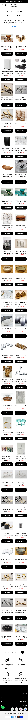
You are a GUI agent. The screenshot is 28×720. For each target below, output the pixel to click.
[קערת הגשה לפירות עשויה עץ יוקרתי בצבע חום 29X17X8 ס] (7, 166)
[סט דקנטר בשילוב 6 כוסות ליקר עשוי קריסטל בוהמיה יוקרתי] (21, 372)
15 (8, 652)
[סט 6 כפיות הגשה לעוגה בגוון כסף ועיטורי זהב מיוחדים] (21, 500)
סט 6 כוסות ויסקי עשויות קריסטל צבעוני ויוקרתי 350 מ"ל (7, 458)
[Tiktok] (16, 709)
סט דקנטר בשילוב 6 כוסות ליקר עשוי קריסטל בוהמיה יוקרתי (20, 381)
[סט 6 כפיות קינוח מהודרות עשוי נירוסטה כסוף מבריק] (21, 89)
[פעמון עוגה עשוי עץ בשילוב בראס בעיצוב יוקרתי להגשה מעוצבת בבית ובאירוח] (7, 397)
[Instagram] (21, 709)
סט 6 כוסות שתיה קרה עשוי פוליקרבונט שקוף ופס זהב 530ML (20, 406)
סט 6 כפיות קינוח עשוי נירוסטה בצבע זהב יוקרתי (7, 585)
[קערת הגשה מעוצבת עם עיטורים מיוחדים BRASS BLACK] (7, 628)
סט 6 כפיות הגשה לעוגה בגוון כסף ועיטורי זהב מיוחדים (20, 509)
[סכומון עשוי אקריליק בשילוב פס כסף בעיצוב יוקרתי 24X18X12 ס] (21, 449)
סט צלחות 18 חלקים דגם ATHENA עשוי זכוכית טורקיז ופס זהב (21, 201)
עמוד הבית (19, 11)
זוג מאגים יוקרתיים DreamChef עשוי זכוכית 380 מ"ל (21, 637)
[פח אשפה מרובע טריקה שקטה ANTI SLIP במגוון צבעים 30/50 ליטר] (7, 141)
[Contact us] (3, 707)
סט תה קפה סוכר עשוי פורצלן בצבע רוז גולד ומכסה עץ (20, 47)
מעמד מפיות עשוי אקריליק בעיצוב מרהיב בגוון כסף (20, 483)
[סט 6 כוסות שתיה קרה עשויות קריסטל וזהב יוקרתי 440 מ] (7, 218)
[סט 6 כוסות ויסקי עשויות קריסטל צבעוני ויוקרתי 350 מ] (7, 449)
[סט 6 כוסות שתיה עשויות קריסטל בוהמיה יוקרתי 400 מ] (7, 551)
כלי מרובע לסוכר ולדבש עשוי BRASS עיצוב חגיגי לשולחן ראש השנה (7, 253)
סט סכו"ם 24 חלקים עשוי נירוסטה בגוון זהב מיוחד (7, 124)
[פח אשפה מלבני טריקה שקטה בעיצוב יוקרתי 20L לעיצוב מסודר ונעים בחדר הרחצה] (7, 64)
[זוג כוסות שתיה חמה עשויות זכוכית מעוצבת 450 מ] (21, 243)
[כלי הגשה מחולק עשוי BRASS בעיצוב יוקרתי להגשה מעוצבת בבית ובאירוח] (21, 346)
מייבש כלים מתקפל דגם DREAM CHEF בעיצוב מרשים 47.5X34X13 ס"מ (21, 73)
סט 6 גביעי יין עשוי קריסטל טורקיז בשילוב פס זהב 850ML (20, 432)
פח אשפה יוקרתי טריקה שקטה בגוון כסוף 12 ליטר (21, 534)
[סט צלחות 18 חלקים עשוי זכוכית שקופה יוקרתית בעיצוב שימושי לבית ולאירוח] (21, 166)
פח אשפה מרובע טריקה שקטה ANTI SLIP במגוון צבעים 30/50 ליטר (7, 150)
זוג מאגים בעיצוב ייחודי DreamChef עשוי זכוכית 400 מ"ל (21, 150)
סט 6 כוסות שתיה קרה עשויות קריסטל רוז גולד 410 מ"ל (20, 124)
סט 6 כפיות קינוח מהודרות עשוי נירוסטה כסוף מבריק (20, 99)
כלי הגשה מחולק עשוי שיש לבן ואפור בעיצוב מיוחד (7, 330)
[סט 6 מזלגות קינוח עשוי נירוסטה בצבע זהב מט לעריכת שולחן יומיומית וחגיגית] (21, 602)
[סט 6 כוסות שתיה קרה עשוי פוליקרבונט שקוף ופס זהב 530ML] (21, 397)
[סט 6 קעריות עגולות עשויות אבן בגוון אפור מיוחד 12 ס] (7, 269)
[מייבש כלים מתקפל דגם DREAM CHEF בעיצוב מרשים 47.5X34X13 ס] (21, 64)
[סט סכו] (7, 89)
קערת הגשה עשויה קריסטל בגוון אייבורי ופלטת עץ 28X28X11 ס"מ (21, 227)
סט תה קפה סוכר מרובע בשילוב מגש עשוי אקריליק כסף (7, 483)
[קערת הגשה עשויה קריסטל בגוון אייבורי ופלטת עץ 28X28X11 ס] (21, 218)
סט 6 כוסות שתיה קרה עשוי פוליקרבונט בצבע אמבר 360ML (7, 381)
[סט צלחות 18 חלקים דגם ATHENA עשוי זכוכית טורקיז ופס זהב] (21, 192)
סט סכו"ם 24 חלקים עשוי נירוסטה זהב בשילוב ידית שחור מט (7, 99)
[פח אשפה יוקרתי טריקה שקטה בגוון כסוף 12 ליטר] (21, 525)
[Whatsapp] (12, 709)
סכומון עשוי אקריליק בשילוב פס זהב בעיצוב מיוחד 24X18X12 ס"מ (7, 432)
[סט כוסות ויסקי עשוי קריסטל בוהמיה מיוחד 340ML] (7, 346)
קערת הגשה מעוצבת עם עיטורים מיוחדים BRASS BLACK (7, 637)
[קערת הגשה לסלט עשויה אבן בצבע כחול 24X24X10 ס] (21, 551)
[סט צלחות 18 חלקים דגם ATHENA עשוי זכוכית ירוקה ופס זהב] (7, 192)
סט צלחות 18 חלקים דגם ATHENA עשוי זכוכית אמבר (7, 47)
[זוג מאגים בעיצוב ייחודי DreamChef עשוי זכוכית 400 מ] (21, 141)
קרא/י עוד (14, 26)
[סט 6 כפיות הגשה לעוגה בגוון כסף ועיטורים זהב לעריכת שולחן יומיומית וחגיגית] (7, 500)
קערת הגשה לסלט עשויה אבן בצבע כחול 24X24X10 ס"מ (21, 560)
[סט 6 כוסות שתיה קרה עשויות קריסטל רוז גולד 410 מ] (21, 115)
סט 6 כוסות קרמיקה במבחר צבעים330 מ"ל (7, 534)
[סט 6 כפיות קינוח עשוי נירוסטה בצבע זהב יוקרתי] (7, 577)
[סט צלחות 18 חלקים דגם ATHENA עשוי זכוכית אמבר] (7, 38)
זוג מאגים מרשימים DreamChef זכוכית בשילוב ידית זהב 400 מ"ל (7, 304)
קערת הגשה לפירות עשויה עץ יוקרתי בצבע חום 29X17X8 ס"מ (7, 176)
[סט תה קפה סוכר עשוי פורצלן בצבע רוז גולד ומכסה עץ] (21, 38)
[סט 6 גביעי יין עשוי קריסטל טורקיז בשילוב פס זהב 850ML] (21, 423)
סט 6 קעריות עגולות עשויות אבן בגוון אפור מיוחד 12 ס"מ (7, 278)
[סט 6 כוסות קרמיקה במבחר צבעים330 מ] (7, 525)
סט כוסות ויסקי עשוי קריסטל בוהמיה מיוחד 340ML (7, 355)
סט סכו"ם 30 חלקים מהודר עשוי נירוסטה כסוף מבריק (7, 612)
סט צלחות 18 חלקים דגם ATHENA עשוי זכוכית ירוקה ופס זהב (7, 201)
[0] (2, 5)
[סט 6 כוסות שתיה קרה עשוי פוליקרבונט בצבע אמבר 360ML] (7, 372)
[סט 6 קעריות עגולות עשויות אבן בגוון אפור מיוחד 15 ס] (21, 269)
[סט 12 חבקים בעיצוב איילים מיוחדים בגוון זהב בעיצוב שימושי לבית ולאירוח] (21, 577)
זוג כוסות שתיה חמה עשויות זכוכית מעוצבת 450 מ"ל (21, 253)
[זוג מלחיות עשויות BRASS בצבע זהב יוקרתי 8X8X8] (21, 295)
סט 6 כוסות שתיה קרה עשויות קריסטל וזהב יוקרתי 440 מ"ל (7, 227)
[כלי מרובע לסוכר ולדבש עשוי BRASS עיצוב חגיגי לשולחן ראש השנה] (7, 243)
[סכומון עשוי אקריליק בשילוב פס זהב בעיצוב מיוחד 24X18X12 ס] (7, 423)
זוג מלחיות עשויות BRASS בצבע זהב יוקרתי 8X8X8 (21, 303)
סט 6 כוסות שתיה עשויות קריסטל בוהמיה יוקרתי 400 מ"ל (7, 560)
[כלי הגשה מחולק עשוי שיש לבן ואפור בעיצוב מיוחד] (7, 320)
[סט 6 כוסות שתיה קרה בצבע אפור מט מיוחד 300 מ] (21, 320)
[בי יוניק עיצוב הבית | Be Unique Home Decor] (14, 5)
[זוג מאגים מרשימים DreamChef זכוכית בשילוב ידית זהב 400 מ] (7, 295)
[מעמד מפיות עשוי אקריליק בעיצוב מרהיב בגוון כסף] (21, 474)
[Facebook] (25, 709)
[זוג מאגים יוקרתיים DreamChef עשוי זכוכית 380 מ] (21, 628)
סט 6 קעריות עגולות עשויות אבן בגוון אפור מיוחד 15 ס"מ (21, 278)
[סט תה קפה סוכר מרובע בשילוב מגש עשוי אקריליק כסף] (7, 474)
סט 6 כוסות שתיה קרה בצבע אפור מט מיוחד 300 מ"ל (20, 330)
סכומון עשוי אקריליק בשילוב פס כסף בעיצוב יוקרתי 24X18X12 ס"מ (20, 458)
